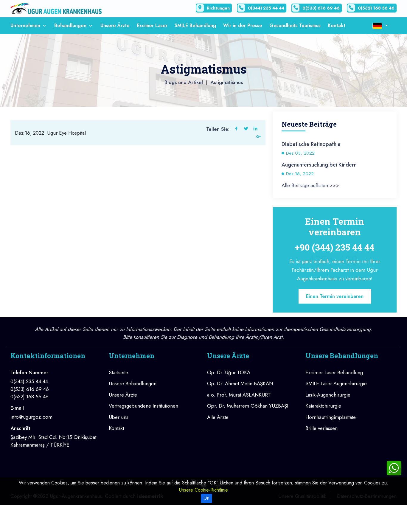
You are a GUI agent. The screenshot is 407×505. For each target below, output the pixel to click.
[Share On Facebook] (236, 129)
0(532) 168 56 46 (376, 8)
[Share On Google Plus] (258, 137)
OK (206, 498)
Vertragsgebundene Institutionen (143, 405)
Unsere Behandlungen (132, 383)
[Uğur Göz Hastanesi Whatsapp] (394, 467)
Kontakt (336, 25)
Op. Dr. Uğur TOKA (228, 372)
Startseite (118, 372)
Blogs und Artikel (183, 82)
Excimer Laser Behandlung (334, 372)
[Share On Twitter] (245, 129)
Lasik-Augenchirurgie (327, 394)
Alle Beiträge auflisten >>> (310, 185)
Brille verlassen (321, 428)
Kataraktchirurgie (323, 405)
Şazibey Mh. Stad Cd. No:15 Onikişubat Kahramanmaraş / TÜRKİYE (53, 440)
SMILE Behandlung (195, 25)
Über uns (118, 417)
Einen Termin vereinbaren (334, 296)
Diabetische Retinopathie (311, 144)
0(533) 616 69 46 (321, 8)
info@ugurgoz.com (31, 416)
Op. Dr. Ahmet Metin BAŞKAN (240, 383)
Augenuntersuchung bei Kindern (319, 165)
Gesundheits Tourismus (295, 25)
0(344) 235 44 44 (266, 8)
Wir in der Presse (242, 25)
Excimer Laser (152, 25)
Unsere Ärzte (115, 25)
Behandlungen (71, 25)
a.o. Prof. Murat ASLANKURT (239, 394)
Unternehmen (26, 25)
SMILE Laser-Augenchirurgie (336, 383)
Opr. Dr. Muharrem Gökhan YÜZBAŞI (247, 405)
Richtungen (218, 8)
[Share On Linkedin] (255, 129)
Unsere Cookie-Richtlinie (203, 490)
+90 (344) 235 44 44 (335, 247)
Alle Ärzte (218, 417)
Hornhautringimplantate (330, 417)
